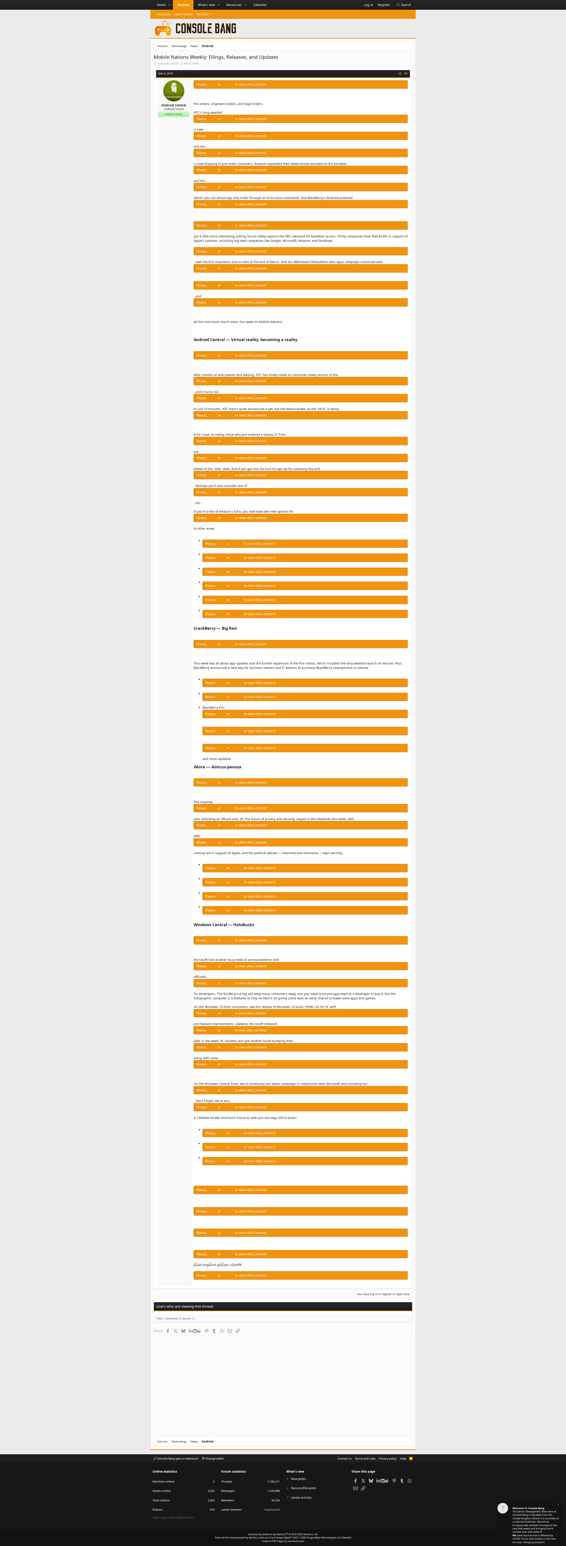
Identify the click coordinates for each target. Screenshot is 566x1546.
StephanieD (272, 1510)
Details (346, 1537)
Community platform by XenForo (283, 1534)
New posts (163, 14)
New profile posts (303, 1488)
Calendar (260, 5)
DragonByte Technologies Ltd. (324, 1537)
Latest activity (301, 1498)
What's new (206, 5)
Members (203, 14)
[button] (169, 5)
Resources (234, 5)
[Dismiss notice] (558, 1505)
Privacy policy (388, 1458)
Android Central (167, 63)
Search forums (183, 14)
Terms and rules (365, 1458)
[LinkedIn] (191, 1330)
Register (228, 84)
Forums (183, 5)
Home (161, 5)
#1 (406, 73)
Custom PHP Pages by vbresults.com (283, 1541)
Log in (213, 84)
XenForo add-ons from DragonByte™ (270, 1537)
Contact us (344, 1458)
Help (403, 1458)
